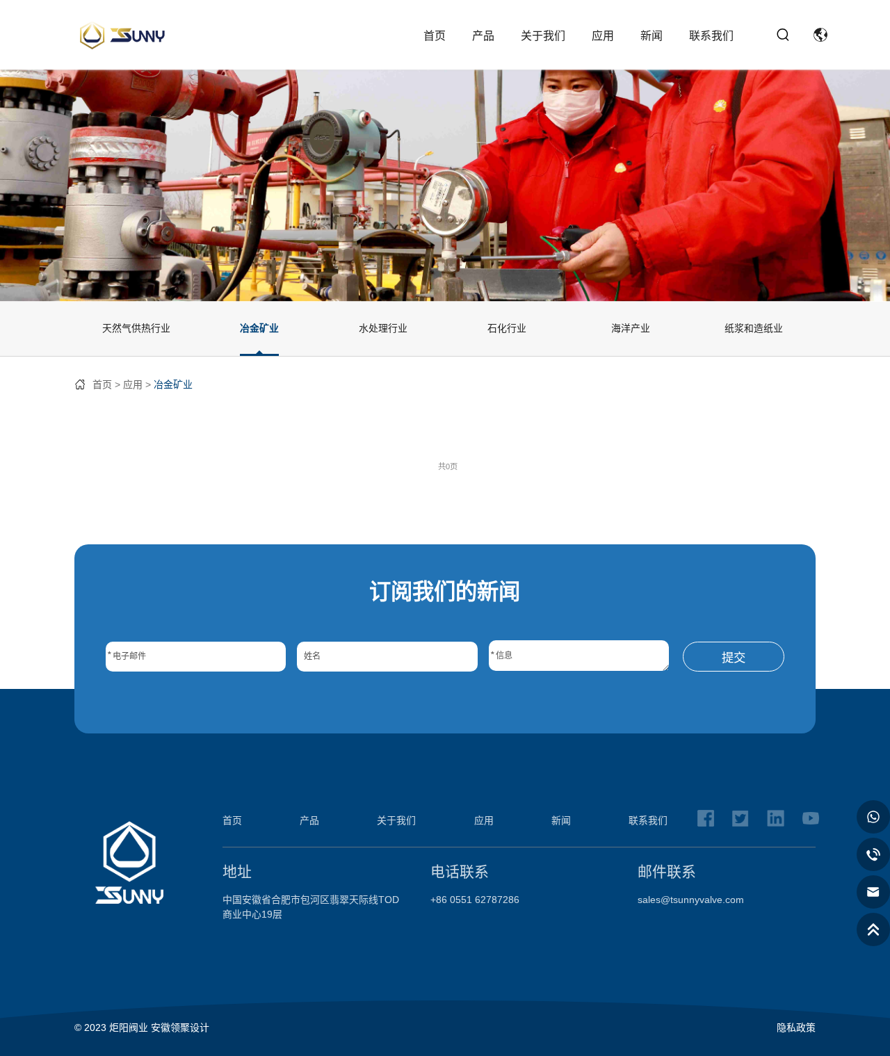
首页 (434, 36)
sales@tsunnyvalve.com (691, 899)
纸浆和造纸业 (754, 328)
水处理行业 (383, 328)
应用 (603, 36)
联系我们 (711, 36)
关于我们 (543, 36)
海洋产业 (630, 328)
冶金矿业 (259, 328)
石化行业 (506, 328)
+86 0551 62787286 (474, 899)
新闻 (651, 36)
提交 (733, 658)
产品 (483, 36)
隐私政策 (796, 1027)
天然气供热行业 (136, 328)
